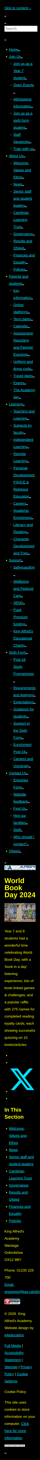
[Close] (5, 1453)
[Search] (5, 23)
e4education (14, 1335)
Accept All (8, 1445)
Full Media (12, 1346)
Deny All (21, 1445)
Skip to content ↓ (17, 8)
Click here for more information (16, 1431)
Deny (15, 1445)
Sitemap (11, 1367)
